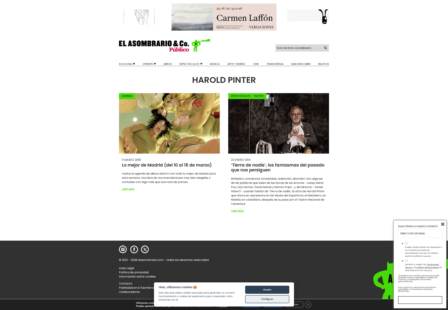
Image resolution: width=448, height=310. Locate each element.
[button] (164, 45)
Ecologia (125, 64)
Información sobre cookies (137, 277)
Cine (256, 64)
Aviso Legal (126, 268)
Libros (167, 64)
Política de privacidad (134, 272)
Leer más (128, 189)
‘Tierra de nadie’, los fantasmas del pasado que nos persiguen (277, 167)
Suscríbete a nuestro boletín (418, 226)
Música (215, 64)
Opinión (148, 64)
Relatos (323, 64)
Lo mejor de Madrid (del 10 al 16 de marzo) (167, 165)
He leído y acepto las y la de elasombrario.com (423, 267)
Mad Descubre (300, 64)
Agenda (127, 96)
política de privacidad (427, 267)
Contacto (125, 284)
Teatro (259, 96)
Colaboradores (129, 292)
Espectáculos (189, 64)
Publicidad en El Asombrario (138, 288)
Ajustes (294, 304)
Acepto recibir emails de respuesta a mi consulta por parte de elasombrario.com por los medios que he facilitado (423, 251)
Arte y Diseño (236, 64)
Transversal (275, 64)
